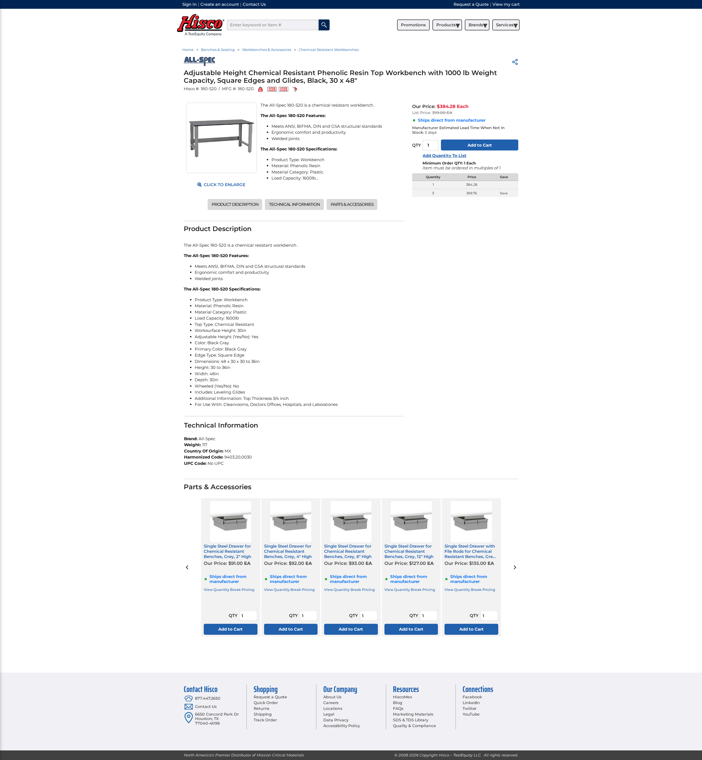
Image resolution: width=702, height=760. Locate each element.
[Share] (515, 63)
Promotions (413, 24)
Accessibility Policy (341, 726)
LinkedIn (471, 703)
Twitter (470, 708)
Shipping (263, 714)
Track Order (265, 720)
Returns (261, 708)
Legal (328, 714)
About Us (332, 697)
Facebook (472, 697)
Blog (397, 703)
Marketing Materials (413, 714)
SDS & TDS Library (410, 720)
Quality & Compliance (414, 726)
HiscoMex (402, 697)
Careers (330, 703)
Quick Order (266, 703)
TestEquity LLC (467, 755)
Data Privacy (335, 720)
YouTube (471, 714)
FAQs (398, 708)
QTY (416, 145)
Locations (332, 708)
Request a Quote (270, 697)
